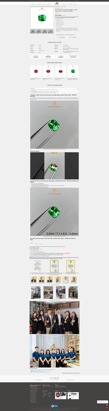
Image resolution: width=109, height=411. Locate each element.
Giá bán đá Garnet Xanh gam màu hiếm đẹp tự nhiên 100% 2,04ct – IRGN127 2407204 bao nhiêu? (45, 91)
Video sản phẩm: (33, 90)
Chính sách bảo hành (33, 398)
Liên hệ (44, 396)
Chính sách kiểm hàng (33, 396)
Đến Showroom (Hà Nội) (33, 402)
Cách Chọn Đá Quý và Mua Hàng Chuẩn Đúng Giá (41, 256)
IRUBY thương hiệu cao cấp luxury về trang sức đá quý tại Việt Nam (45, 369)
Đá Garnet (31, 97)
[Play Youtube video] (54, 165)
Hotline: (61, 37)
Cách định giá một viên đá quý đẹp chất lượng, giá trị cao (41, 372)
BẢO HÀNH (41, 243)
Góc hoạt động (45, 393)
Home (30, 6)
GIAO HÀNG (36, 243)
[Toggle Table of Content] (77, 88)
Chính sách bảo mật (33, 392)
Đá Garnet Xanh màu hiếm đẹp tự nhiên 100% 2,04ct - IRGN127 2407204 (60, 79)
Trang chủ (44, 392)
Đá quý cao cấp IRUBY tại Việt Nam (39, 371)
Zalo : (74, 37)
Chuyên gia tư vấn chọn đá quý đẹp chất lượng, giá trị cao (43, 370)
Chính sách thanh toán (33, 393)
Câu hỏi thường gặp (33, 401)
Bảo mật (49, 393)
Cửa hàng (33, 6)
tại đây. (35, 99)
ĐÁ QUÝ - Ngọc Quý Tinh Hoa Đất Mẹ (40, 6)
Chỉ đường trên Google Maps (64, 253)
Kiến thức (49, 396)
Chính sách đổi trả (32, 397)
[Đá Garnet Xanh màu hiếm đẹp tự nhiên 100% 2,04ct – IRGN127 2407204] (33, 31)
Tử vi (43, 397)
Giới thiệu (49, 392)
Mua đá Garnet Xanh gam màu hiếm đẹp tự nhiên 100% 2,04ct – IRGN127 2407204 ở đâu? (44, 92)
